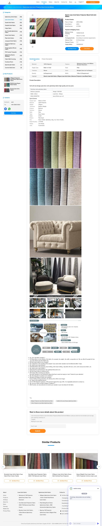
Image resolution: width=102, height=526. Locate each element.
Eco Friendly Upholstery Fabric (13, 31)
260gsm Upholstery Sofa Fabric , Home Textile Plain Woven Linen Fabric (48, 497)
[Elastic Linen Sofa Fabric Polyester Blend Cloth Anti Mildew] (49, 27)
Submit (37, 431)
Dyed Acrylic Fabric (13, 64)
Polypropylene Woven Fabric (13, 48)
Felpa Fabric (13, 28)
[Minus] (98, 488)
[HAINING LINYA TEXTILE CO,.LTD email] (5, 109)
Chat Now (92, 2)
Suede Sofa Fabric (13, 22)
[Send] (98, 523)
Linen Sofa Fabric (13, 19)
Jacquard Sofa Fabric (13, 41)
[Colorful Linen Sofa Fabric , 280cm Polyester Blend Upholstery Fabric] (14, 461)
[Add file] (70, 523)
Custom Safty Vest (13, 67)
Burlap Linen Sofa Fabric (14, 89)
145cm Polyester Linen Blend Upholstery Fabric (41, 403)
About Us (5, 502)
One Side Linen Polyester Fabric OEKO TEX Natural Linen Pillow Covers (27, 505)
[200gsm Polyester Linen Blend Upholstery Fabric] (7, 79)
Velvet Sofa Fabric (13, 35)
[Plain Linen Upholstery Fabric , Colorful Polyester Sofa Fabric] (86, 461)
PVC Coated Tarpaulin (13, 52)
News (4, 504)
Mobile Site (6, 508)
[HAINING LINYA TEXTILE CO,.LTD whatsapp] (9, 109)
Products (5, 497)
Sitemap (5, 506)
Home (4, 495)
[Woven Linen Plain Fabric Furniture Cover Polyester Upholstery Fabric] (38, 461)
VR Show (5, 499)
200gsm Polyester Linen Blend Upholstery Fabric (16, 79)
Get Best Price (72, 48)
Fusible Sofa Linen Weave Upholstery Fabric (66, 401)
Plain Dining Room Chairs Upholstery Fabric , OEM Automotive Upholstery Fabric (48, 505)
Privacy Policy (6, 511)
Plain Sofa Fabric (13, 38)
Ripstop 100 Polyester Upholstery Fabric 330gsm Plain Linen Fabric (48, 512)
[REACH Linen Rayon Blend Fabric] (7, 85)
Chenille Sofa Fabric (13, 25)
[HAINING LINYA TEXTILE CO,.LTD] (9, 2)
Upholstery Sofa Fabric (13, 16)
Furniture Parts (13, 62)
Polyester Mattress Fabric (13, 44)
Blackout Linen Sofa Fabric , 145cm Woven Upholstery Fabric (26, 512)
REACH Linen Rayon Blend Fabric (15, 84)
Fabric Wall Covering (13, 59)
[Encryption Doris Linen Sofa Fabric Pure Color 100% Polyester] (62, 461)
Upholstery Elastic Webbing (13, 55)
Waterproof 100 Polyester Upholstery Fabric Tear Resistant (26, 497)
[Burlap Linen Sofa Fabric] (7, 90)
